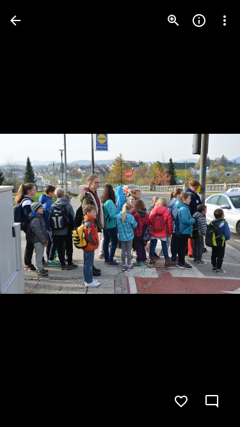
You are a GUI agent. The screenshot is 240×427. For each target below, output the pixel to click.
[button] (36, 214)
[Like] (181, 401)
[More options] (224, 20)
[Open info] (199, 20)
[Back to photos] (15, 20)
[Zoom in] (173, 20)
